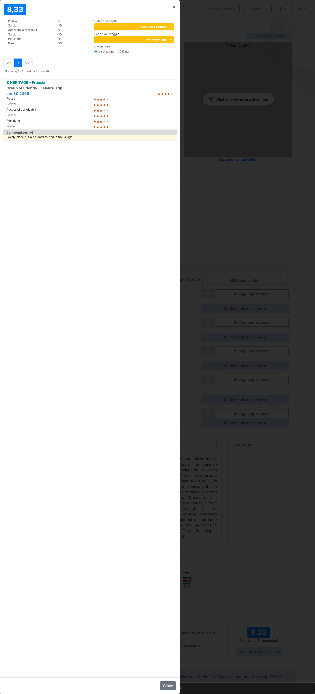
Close (168, 685)
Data (125, 51)
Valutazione (106, 51)
